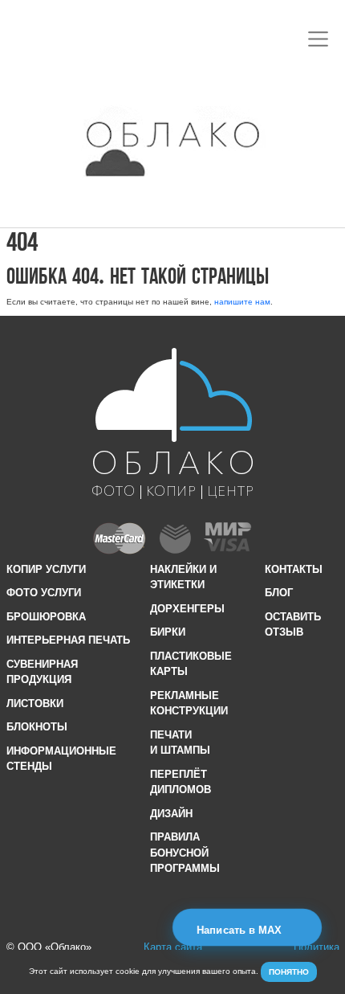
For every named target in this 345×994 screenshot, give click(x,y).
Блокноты (36, 727)
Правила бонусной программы (185, 852)
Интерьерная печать (68, 640)
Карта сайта (173, 947)
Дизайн (171, 814)
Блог (279, 593)
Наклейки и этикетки (183, 577)
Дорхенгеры (187, 609)
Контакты (294, 569)
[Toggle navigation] (318, 38)
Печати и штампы (180, 743)
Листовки (34, 703)
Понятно (289, 971)
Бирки (167, 632)
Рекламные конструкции (189, 703)
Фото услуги (43, 593)
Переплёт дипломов (180, 782)
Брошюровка (46, 617)
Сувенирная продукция (42, 672)
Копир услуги (46, 569)
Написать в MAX (241, 930)
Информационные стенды (61, 759)
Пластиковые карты (191, 664)
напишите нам (242, 301)
